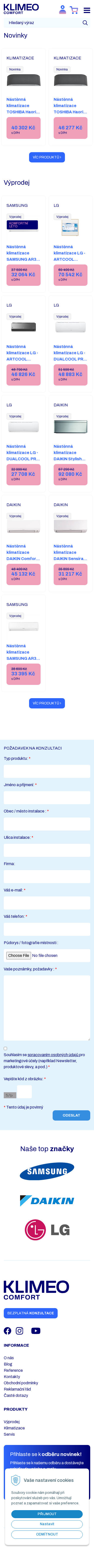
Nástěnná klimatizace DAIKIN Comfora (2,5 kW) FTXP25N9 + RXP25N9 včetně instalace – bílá (23, 565)
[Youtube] (35, 1330)
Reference (13, 1370)
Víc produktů (46, 157)
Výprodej (12, 1422)
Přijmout (47, 1514)
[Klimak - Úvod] (21, 9)
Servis (9, 1434)
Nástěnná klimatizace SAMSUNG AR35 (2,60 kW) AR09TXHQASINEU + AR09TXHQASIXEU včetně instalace (25, 269)
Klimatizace (14, 1428)
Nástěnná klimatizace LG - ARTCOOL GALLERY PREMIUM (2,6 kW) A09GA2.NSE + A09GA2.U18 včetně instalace (70, 272)
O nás (9, 1358)
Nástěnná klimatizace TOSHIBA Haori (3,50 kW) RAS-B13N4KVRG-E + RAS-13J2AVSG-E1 (70, 118)
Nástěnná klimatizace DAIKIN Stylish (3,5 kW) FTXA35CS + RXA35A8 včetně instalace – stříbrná (70, 468)
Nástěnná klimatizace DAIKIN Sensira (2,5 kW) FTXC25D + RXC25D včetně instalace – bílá (69, 565)
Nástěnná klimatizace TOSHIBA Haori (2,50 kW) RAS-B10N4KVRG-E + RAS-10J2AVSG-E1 (23, 118)
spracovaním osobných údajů (53, 1055)
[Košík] (74, 10)
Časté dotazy (16, 1395)
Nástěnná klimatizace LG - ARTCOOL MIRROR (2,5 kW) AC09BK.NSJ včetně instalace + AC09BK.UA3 (23, 365)
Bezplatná (31, 1313)
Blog (8, 1364)
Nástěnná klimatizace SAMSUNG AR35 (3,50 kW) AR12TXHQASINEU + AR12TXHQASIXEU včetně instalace (25, 668)
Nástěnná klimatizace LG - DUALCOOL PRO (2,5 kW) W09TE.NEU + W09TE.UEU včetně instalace (23, 465)
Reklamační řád (17, 1389)
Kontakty (12, 1377)
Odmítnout (47, 1534)
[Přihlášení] (62, 9)
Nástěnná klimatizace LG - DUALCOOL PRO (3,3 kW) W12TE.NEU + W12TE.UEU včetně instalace (70, 365)
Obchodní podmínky (21, 1383)
